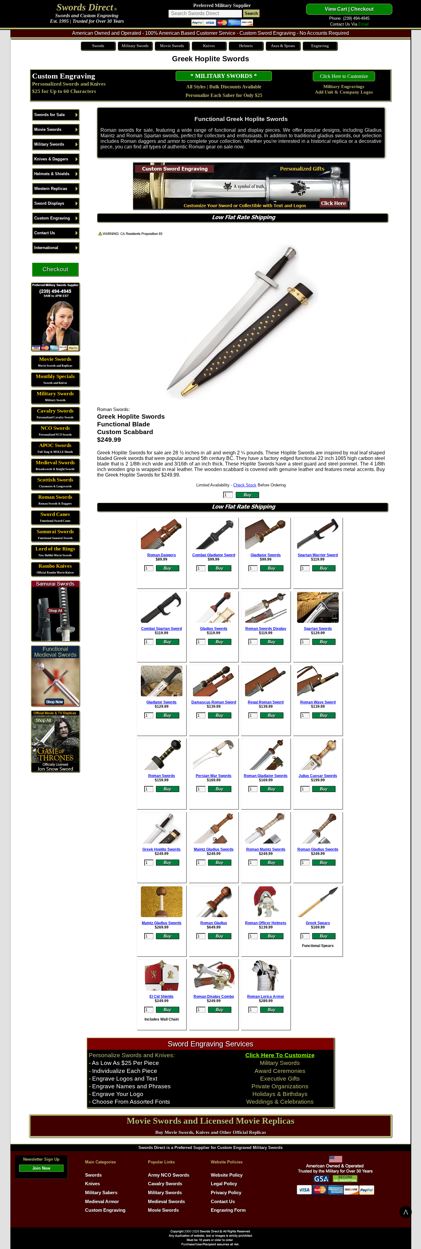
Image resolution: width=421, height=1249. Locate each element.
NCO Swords (55, 428)
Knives (209, 45)
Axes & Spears (283, 45)
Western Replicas (50, 188)
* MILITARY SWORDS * (223, 76)
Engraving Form (228, 1210)
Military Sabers (101, 1192)
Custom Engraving (63, 75)
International (46, 247)
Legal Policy (224, 1183)
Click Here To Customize (280, 1055)
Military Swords (135, 45)
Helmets (246, 45)
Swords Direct (84, 7)
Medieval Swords (55, 462)
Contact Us (44, 233)
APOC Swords (55, 445)
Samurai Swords (55, 531)
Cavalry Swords (55, 411)
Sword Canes (55, 514)
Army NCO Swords (168, 1175)
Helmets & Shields (51, 173)
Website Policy (227, 1175)
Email (363, 24)
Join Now (41, 1168)
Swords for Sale (49, 114)
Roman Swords (55, 497)
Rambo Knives (55, 566)
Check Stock (244, 485)
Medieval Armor (102, 1201)
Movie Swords (172, 45)
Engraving (320, 45)
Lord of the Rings (55, 549)
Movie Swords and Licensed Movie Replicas (210, 1121)
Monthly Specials (55, 376)
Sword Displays (49, 203)
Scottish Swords (55, 480)
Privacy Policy (226, 1192)
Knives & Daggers (51, 159)
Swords (98, 45)
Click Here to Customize (344, 76)
